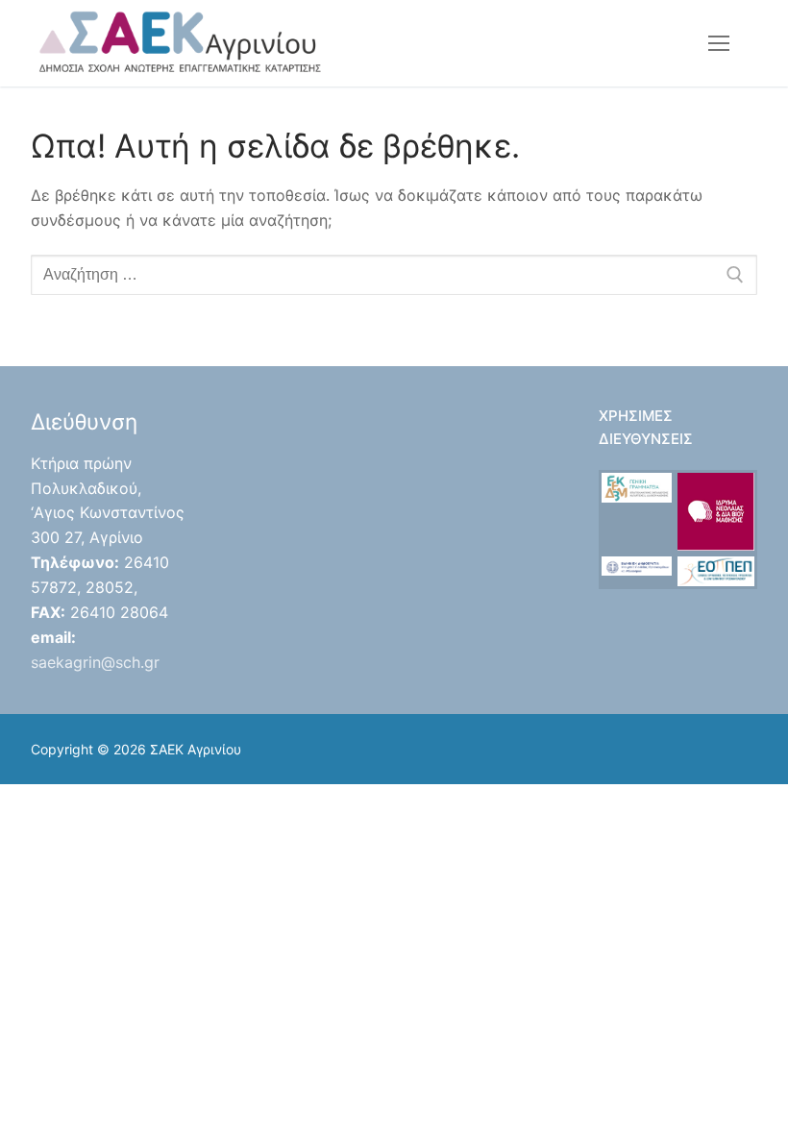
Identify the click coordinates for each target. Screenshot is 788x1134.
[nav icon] (719, 43)
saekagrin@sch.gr (95, 662)
